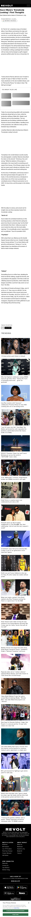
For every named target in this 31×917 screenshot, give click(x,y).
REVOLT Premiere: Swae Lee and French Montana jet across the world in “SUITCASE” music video (14, 455)
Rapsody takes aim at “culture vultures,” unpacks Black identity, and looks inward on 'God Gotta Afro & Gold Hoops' (14, 673)
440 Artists (5, 855)
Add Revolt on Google (10, 20)
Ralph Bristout (7, 18)
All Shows (4, 844)
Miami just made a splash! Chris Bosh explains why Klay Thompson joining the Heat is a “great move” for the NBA (13, 599)
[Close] (28, 902)
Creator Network (6, 853)
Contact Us (5, 865)
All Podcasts (5, 846)
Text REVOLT (6, 867)
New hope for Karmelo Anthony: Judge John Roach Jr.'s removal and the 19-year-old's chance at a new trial (14, 724)
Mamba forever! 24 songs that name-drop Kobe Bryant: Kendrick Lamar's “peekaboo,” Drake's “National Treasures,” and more (14, 649)
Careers (19, 853)
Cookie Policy (16, 908)
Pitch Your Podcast (7, 851)
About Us (19, 844)
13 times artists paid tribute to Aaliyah (13, 356)
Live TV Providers (7, 849)
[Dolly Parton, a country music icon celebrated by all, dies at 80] (15, 490)
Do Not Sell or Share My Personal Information (15, 910)
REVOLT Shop (6, 870)
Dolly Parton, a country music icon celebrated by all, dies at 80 (11, 501)
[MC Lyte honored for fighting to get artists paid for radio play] (15, 761)
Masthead (19, 846)
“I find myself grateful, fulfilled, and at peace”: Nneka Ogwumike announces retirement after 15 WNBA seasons (13, 819)
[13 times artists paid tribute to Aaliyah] (15, 346)
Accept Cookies (15, 914)
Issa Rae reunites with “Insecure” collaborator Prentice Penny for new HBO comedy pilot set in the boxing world (14, 404)
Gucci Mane (8, 327)
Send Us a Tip (21, 849)
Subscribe (5, 863)
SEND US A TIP (15, 881)
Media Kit (19, 851)
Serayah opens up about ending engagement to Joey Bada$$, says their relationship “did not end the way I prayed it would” (14, 525)
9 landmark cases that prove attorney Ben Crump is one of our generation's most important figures (14, 550)
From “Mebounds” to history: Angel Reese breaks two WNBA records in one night (14, 478)
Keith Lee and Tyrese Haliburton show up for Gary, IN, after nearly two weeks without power (14, 574)
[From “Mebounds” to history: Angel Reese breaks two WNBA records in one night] (15, 468)
